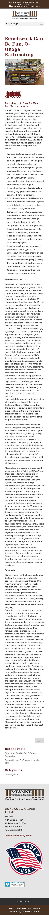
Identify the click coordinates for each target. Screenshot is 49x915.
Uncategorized (12, 774)
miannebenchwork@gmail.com (19, 835)
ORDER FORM (23, 901)
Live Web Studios (30, 911)
